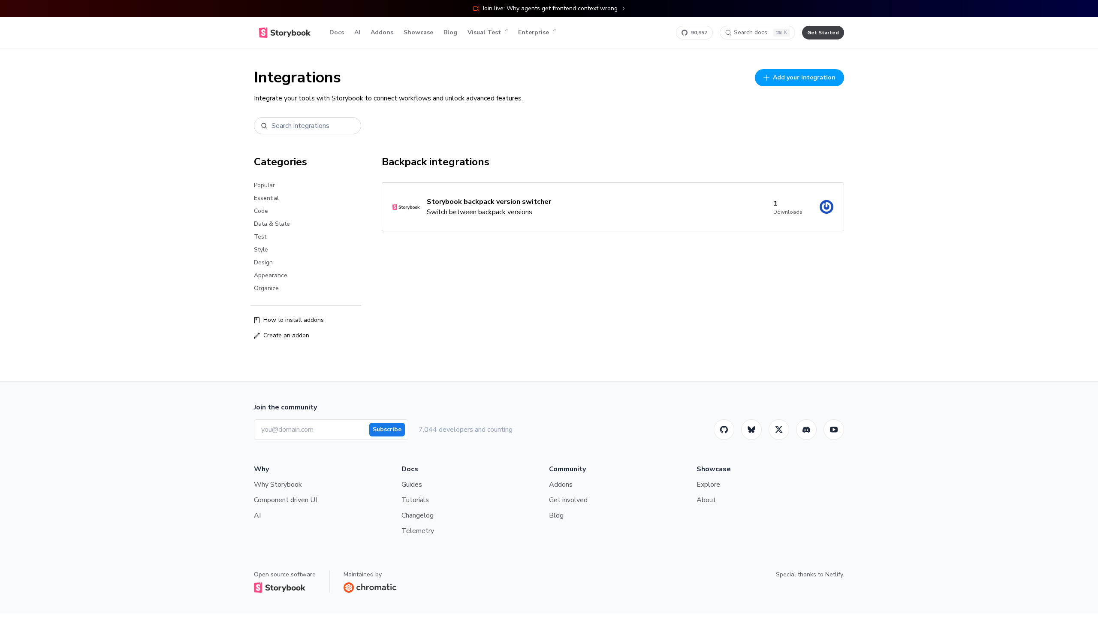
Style (261, 249)
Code (261, 211)
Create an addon (286, 335)
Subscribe (387, 429)
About (706, 500)
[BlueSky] (751, 429)
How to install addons (293, 320)
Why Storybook (278, 484)
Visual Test (484, 32)
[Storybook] (806, 429)
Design (263, 262)
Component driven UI (285, 500)
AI (357, 32)
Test (260, 237)
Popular (264, 185)
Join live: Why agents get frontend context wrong (550, 8)
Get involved (568, 500)
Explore (708, 484)
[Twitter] (779, 429)
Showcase (418, 32)
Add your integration (804, 77)
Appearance (270, 275)
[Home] (285, 32)
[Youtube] (834, 429)
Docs (336, 32)
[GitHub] (724, 429)
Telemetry (417, 531)
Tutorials (415, 500)
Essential (266, 198)
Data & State (272, 224)
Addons (382, 32)
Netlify (834, 574)
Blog (450, 32)
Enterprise (533, 32)
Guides (411, 484)
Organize (266, 288)
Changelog (417, 515)
